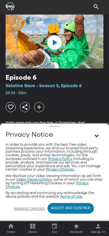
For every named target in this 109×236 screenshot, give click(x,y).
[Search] (96, 6)
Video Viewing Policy (34, 179)
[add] (39, 107)
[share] (25, 107)
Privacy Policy (60, 159)
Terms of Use (71, 197)
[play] (54, 42)
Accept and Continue (71, 208)
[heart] (11, 107)
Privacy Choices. (60, 169)
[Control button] (97, 136)
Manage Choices (29, 209)
